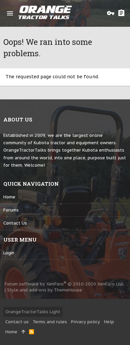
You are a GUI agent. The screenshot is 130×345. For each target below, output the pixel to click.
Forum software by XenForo (64, 284)
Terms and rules (50, 322)
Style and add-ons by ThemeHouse (44, 290)
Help (109, 322)
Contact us (15, 223)
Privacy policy (85, 322)
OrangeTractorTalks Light (32, 312)
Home (9, 197)
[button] (10, 13)
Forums (11, 210)
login (8, 253)
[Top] (23, 332)
